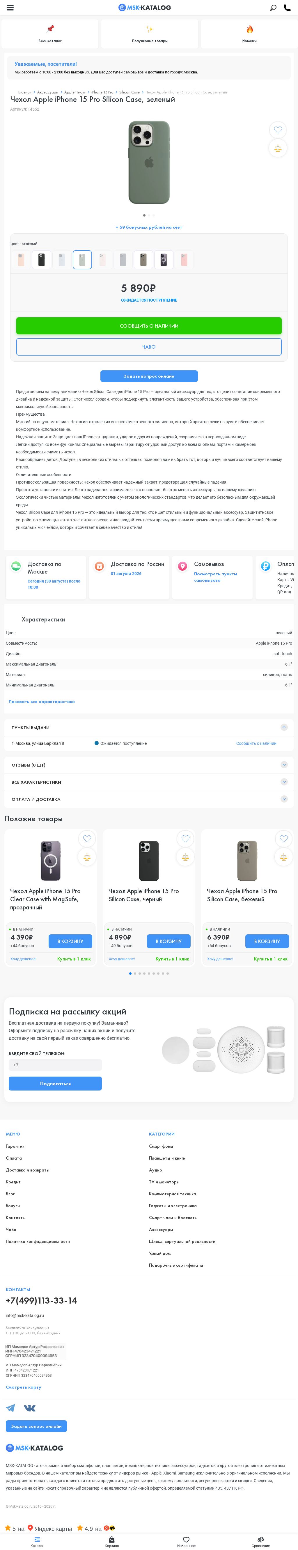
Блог (10, 1194)
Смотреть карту (23, 1387)
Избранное (186, 1546)
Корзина (112, 1546)
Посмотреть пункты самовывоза (215, 577)
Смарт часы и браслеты (173, 1217)
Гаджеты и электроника (173, 1206)
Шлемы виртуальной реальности (182, 1241)
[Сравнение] (278, 148)
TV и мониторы (164, 1182)
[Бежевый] (143, 259)
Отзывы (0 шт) (28, 765)
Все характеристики (36, 782)
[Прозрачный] (163, 259)
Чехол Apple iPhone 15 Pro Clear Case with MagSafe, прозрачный (45, 899)
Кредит (13, 1182)
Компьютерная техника (172, 1194)
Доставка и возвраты (27, 1170)
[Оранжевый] (21, 259)
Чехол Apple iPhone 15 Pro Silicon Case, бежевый (242, 895)
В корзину (70, 941)
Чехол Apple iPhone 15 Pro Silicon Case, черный (144, 895)
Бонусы (13, 1206)
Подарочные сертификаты (176, 1265)
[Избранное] (278, 131)
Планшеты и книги (167, 1158)
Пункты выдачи (30, 727)
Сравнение (261, 1546)
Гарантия (15, 1146)
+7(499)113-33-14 (41, 1300)
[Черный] (41, 259)
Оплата (14, 1158)
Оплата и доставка (36, 799)
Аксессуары (161, 1229)
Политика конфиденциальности (38, 1241)
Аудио (155, 1170)
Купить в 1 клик (74, 959)
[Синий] (123, 259)
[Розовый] (102, 259)
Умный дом (160, 1253)
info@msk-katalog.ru (25, 1315)
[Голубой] (62, 259)
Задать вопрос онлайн (149, 376)
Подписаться (55, 1083)
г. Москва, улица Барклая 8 (38, 743)
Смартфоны (161, 1146)
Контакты (16, 1217)
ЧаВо (11, 1229)
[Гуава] (184, 259)
